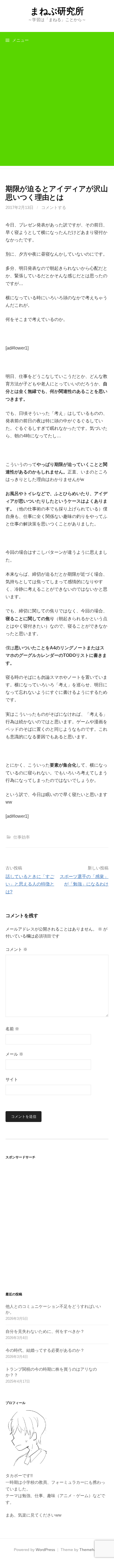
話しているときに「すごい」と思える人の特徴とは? (30, 884)
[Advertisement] (57, 108)
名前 (12, 1028)
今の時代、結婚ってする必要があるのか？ (45, 1350)
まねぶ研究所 (57, 11)
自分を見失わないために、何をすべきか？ (45, 1331)
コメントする (53, 207)
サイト (12, 1079)
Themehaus (89, 1549)
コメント (16, 949)
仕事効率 (21, 837)
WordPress (45, 1549)
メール (14, 1054)
